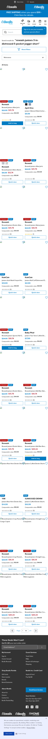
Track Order (29, 656)
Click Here (19, 15)
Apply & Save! (30, 674)
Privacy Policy (31, 727)
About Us (5, 692)
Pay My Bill (29, 677)
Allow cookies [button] (8, 733)
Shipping (28, 664)
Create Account (6, 659)
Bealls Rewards (6, 661)
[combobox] (24, 57)
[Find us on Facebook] (27, 707)
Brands (4, 679)
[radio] (26, 104)
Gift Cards (5, 674)
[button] (20, 733)
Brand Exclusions (7, 682)
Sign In (4, 656)
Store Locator (6, 677)
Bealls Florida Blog (7, 700)
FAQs (27, 659)
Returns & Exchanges (32, 661)
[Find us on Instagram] (32, 707)
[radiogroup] (28, 104)
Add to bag (15, 123)
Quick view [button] (39, 123)
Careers (4, 695)
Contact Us (5, 698)
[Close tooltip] (45, 28)
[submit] (42, 647)
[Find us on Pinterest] (37, 707)
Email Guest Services (36, 690)
